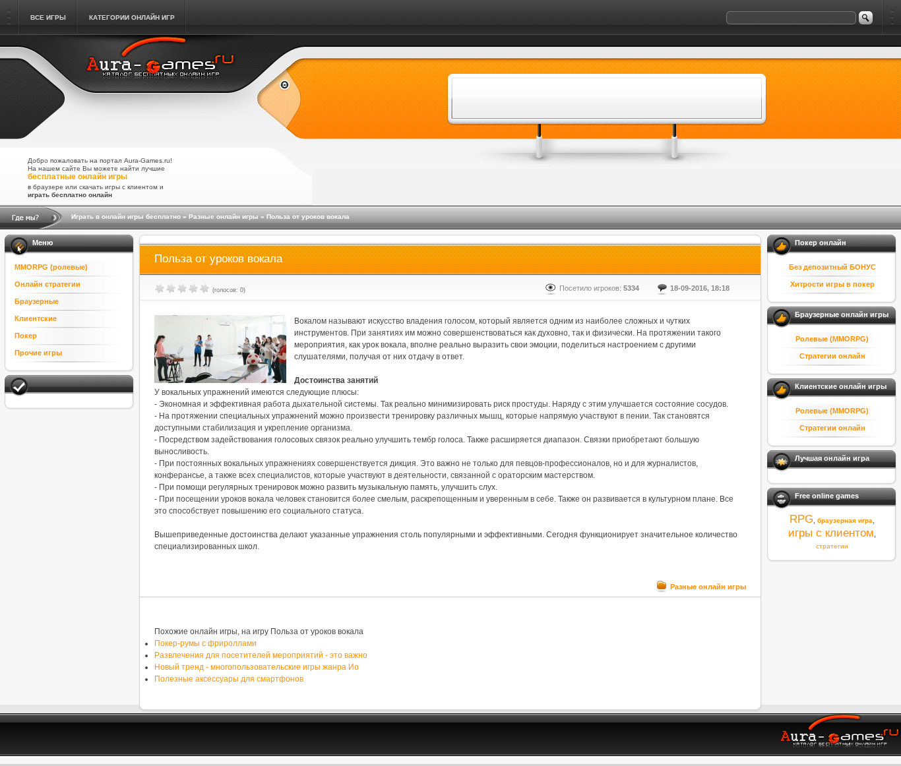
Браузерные (37, 301)
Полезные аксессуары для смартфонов (228, 679)
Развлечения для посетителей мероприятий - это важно (260, 655)
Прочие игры (38, 353)
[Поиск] (866, 17)
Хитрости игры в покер (832, 284)
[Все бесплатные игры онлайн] (279, 86)
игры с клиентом (831, 533)
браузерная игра (845, 520)
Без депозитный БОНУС (832, 267)
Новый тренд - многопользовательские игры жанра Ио (256, 667)
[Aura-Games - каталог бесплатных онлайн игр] (840, 736)
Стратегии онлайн (832, 356)
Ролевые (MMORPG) (832, 339)
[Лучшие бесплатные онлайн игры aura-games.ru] (161, 87)
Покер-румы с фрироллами (205, 643)
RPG (801, 519)
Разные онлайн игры (224, 216)
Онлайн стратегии (47, 284)
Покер (26, 335)
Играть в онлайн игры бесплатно (126, 216)
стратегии (832, 546)
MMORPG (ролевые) (51, 267)
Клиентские (36, 318)
